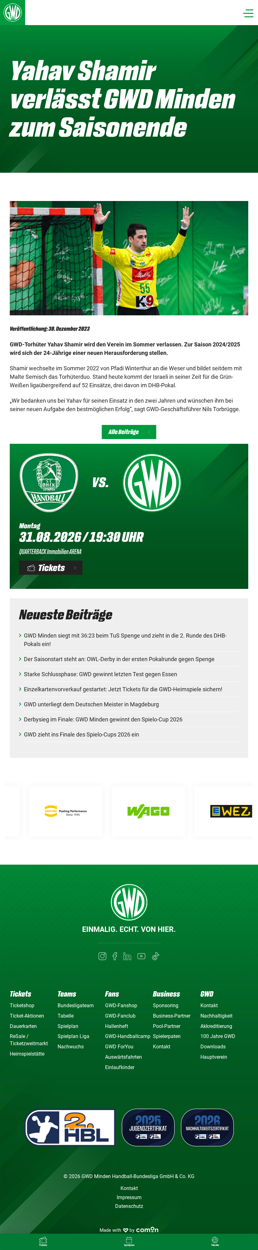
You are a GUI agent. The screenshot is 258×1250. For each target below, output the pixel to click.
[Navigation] (248, 13)
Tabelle (66, 1016)
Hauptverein (213, 1057)
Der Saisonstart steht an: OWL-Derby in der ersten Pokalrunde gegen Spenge (119, 659)
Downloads (213, 1047)
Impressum (129, 1197)
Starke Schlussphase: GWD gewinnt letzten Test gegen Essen (100, 674)
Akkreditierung (216, 1026)
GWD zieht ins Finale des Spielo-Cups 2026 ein (81, 734)
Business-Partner (171, 1016)
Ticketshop (22, 1005)
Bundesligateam (76, 1005)
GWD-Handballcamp (127, 1036)
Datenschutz (129, 1206)
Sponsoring (165, 1005)
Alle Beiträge (124, 432)
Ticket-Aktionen (27, 1016)
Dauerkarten (23, 1026)
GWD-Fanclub (120, 1016)
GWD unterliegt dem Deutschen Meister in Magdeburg (91, 704)
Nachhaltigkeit (216, 1016)
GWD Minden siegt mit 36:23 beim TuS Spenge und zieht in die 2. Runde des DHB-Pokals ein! (125, 639)
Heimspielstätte (27, 1054)
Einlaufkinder (119, 1067)
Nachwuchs (71, 1047)
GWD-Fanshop (121, 1005)
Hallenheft (116, 1026)
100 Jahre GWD (217, 1036)
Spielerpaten (167, 1036)
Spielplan (68, 1026)
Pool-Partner (166, 1026)
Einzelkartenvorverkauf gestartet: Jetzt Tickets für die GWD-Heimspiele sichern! (123, 689)
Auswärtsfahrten (123, 1057)
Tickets (51, 567)
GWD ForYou (119, 1047)
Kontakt (161, 1047)
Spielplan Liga (73, 1036)
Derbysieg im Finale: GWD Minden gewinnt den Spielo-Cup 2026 (103, 719)
